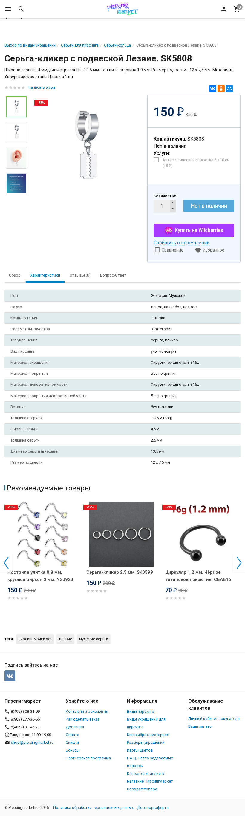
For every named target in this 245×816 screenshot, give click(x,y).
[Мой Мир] (229, 88)
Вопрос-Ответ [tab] (113, 275)
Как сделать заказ (83, 719)
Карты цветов (140, 750)
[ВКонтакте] (212, 88)
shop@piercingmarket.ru (32, 742)
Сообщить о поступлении (181, 243)
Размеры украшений (145, 742)
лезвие (65, 639)
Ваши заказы (200, 726)
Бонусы (72, 750)
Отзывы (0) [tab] (80, 275)
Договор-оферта (153, 807)
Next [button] (239, 563)
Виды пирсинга (140, 711)
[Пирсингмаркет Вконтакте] (9, 675)
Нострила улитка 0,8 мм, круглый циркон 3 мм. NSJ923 (40, 576)
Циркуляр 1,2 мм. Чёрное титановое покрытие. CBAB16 (198, 576)
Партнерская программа (88, 758)
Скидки (72, 742)
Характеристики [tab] (45, 275)
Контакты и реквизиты (87, 711)
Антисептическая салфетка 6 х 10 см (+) (196, 163)
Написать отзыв (42, 87)
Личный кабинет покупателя (214, 718)
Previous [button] (6, 563)
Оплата (72, 734)
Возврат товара (142, 789)
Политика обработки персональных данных (93, 807)
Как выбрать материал (148, 734)
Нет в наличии (209, 206)
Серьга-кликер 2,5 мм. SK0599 (119, 572)
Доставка (75, 727)
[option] (87, 145)
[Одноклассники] (221, 88)
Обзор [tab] (15, 275)
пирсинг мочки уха (35, 639)
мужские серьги (93, 639)
